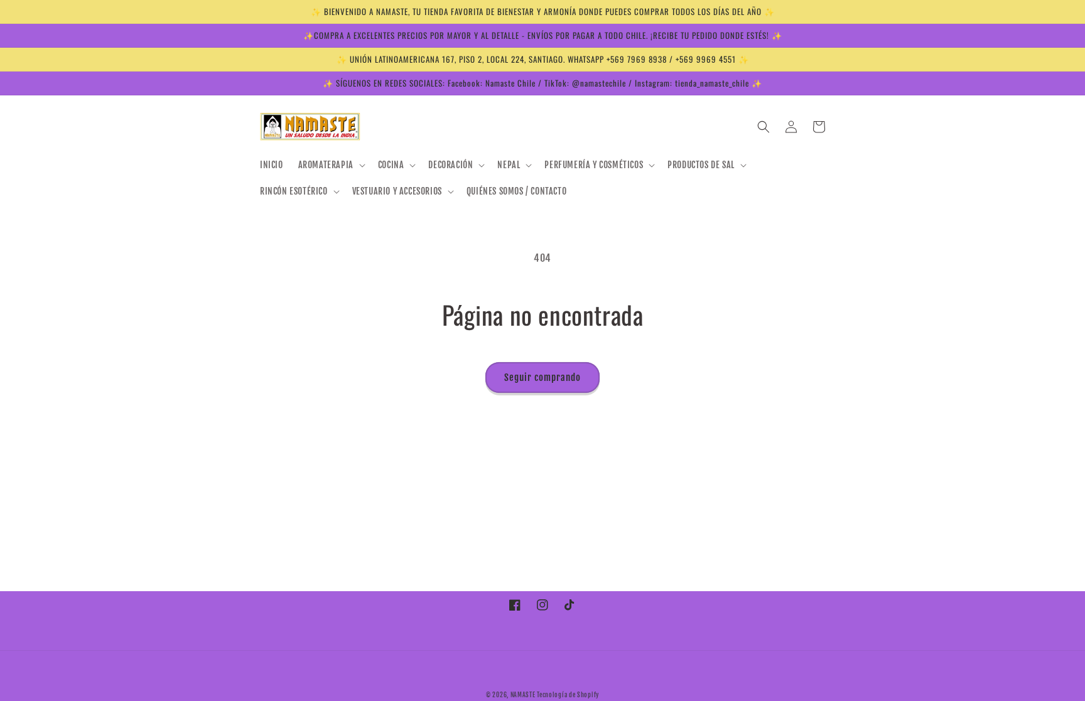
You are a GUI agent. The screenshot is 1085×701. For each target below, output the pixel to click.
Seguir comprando (542, 377)
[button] (330, 165)
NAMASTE (523, 694)
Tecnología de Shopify (568, 694)
